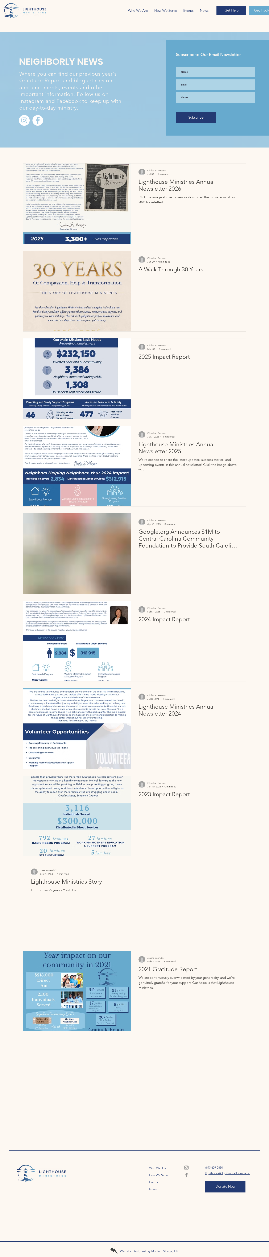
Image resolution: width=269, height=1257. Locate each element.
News (153, 1189)
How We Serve (159, 1175)
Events (153, 1182)
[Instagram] (24, 120)
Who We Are (157, 1168)
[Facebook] (37, 120)
